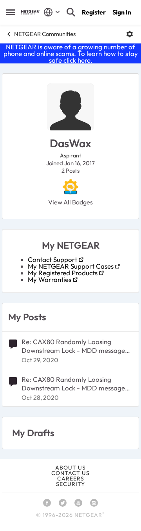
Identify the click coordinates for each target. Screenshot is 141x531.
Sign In (121, 12)
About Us (70, 467)
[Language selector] (51, 12)
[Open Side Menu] (10, 12)
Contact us (70, 473)
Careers (70, 478)
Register (94, 12)
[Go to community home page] (30, 12)
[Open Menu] (129, 34)
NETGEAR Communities (45, 34)
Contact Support (52, 259)
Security (70, 484)
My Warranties (49, 279)
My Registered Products (63, 273)
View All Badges (70, 202)
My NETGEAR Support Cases (71, 266)
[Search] (71, 12)
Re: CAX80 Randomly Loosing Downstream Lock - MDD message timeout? (73, 346)
